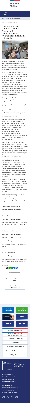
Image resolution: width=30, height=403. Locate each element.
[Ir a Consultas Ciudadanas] (22, 309)
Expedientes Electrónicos (9, 381)
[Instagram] (12, 397)
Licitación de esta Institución (10, 377)
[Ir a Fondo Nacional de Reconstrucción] (8, 317)
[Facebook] (3, 397)
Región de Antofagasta (14, 272)
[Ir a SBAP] (22, 324)
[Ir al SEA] (22, 317)
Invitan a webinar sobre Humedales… (15, 286)
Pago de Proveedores (8, 379)
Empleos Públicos (7, 385)
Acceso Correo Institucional (9, 392)
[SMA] (8, 324)
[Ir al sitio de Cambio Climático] (8, 309)
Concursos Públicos (7, 374)
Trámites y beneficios (8, 390)
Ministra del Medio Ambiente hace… (15, 279)
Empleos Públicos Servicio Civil (10, 387)
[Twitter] (8, 397)
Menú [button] (5, 15)
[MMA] (15, 5)
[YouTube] (16, 397)
